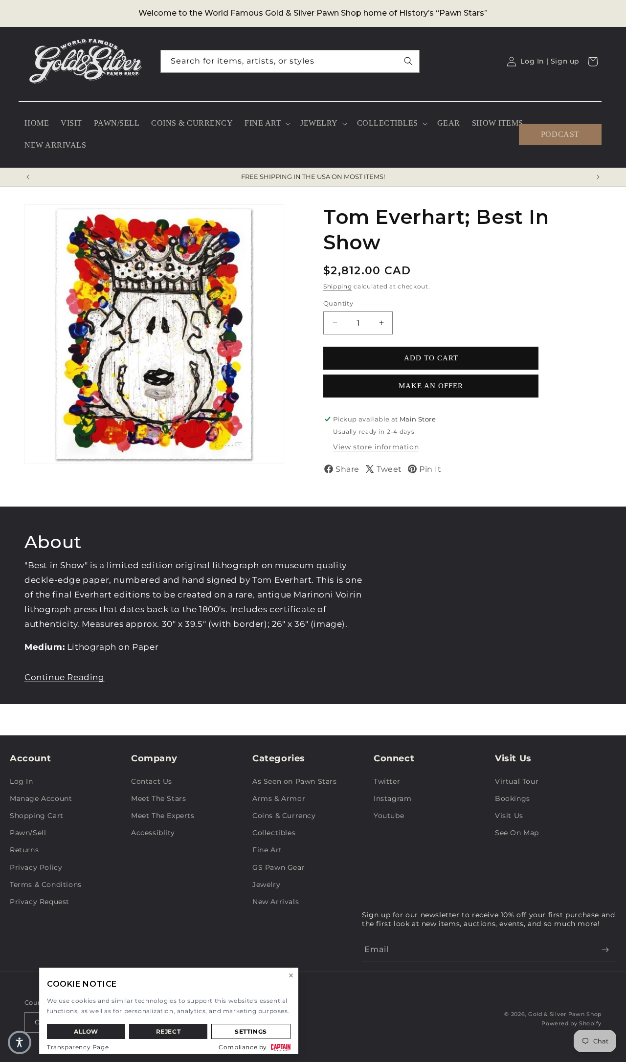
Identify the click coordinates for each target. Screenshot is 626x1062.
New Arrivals (275, 901)
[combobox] (290, 61)
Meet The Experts (163, 815)
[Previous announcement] (28, 177)
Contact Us (151, 781)
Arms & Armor (278, 798)
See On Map (517, 832)
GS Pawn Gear (278, 867)
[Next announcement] (598, 177)
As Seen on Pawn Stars (294, 781)
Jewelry (266, 884)
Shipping (337, 286)
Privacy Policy (36, 867)
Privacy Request (39, 901)
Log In (21, 781)
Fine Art (267, 849)
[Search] (408, 61)
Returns (24, 849)
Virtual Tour (516, 781)
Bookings (512, 798)
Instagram (392, 798)
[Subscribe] (605, 949)
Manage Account (41, 798)
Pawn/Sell (28, 832)
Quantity (338, 303)
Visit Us (509, 815)
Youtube (389, 815)
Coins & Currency (284, 815)
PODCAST (560, 134)
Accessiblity (153, 832)
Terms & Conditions (46, 884)
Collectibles (273, 832)
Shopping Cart (37, 815)
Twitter (387, 781)
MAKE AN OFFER (431, 386)
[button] (266, 123)
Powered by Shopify (571, 1023)
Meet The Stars (158, 798)
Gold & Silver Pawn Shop (565, 1014)
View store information (376, 446)
